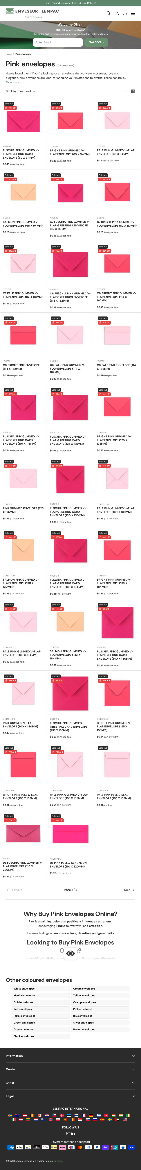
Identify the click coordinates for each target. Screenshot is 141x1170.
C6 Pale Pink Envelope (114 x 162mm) (116, 367)
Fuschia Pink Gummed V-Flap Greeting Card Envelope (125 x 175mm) (68, 440)
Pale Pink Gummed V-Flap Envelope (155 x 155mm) (69, 796)
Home (9, 54)
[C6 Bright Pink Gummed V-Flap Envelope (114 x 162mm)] (117, 264)
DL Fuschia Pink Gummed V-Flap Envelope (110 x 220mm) (23, 866)
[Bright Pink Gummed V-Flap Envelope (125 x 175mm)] (117, 407)
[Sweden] (110, 1119)
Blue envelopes (82, 1015)
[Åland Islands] (10, 1115)
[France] (84, 1115)
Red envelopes (23, 1009)
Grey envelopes (23, 1029)
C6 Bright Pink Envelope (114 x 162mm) (21, 367)
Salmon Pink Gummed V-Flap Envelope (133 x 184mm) (68, 655)
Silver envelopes (83, 1022)
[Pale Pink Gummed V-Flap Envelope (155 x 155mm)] (70, 765)
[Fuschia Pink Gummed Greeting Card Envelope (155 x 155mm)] (70, 694)
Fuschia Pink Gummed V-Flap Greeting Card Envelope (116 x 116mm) (21, 440)
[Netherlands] (36, 1119)
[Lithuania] (28, 1119)
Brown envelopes (84, 1029)
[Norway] (51, 1119)
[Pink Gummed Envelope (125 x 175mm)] (23, 479)
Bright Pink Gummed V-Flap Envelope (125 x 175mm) (114, 440)
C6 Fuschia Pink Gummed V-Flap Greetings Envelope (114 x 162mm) (70, 297)
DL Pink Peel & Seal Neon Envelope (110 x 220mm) (68, 864)
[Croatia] (47, 1115)
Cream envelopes (84, 988)
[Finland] (76, 1115)
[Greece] (99, 1115)
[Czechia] (54, 1115)
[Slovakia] (88, 1119)
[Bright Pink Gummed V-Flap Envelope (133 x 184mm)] (117, 550)
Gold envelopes (23, 1002)
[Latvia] (21, 1119)
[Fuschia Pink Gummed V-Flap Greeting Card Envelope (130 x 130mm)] (70, 479)
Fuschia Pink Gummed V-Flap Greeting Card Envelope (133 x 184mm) (68, 583)
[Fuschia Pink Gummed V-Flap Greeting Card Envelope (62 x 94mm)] (23, 121)
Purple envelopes (24, 1015)
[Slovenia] (95, 1119)
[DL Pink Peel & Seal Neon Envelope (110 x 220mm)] (70, 833)
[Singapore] (80, 1119)
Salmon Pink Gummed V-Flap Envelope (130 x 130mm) (21, 583)
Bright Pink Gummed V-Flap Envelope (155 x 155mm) (114, 726)
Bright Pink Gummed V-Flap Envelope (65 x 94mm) (70, 152)
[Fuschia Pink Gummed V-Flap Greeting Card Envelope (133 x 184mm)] (70, 550)
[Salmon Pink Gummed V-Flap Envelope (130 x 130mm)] (23, 550)
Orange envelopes (84, 1002)
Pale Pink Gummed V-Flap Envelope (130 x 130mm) (116, 510)
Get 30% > (96, 42)
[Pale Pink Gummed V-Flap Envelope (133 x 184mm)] (23, 622)
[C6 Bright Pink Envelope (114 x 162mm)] (23, 336)
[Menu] (133, 13)
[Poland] (58, 1119)
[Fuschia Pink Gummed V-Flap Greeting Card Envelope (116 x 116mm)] (23, 407)
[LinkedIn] (73, 1134)
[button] (125, 13)
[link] (27, 890)
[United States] (124, 1119)
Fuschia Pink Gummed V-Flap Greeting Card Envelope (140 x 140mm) (115, 655)
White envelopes (24, 988)
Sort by (11, 91)
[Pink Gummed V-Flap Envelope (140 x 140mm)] (23, 694)
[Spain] (102, 1119)
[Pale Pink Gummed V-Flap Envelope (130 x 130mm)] (117, 479)
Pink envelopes (82, 1009)
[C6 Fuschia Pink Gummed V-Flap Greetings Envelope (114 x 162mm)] (70, 264)
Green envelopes (24, 1022)
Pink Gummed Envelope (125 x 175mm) (23, 510)
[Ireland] (128, 1115)
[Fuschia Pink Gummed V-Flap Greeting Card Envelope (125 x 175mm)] (70, 407)
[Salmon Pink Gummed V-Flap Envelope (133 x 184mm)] (70, 622)
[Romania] (73, 1119)
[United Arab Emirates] (117, 1119)
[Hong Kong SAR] (106, 1115)
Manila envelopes (24, 995)
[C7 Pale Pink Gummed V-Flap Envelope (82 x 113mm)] (23, 264)
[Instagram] (68, 1134)
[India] (121, 1115)
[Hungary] (113, 1115)
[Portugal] (65, 1119)
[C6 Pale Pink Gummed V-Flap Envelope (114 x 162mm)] (70, 336)
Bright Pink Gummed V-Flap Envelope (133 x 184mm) (114, 583)
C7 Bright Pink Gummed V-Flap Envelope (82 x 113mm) (117, 224)
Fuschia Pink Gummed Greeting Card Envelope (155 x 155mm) (68, 726)
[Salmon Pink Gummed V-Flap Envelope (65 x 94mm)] (23, 193)
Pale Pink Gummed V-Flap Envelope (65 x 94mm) (116, 152)
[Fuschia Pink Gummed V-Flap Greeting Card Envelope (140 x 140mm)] (117, 622)
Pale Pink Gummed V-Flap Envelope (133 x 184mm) (22, 653)
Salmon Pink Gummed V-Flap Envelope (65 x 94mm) (23, 224)
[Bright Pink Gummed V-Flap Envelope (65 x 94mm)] (70, 121)
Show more (12, 82)
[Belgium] (32, 1115)
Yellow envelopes (84, 995)
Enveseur (59, 1161)
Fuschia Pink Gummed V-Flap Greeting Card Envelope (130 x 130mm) (68, 511)
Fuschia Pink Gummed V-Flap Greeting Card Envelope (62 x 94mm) (21, 154)
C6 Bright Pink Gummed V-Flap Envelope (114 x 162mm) (116, 297)
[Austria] (25, 1115)
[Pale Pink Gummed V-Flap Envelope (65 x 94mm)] (117, 121)
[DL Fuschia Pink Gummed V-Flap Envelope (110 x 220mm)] (23, 833)
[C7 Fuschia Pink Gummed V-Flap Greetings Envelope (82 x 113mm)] (70, 192)
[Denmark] (62, 1115)
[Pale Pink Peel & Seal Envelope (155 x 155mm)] (117, 765)
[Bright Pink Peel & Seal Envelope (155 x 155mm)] (23, 765)
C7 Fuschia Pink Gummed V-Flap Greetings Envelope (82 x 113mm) (70, 225)
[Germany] (91, 1115)
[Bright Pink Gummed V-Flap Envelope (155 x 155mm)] (117, 694)
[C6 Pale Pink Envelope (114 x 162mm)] (117, 336)
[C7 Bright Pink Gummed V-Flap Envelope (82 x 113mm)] (117, 193)
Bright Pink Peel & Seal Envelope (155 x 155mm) (20, 796)
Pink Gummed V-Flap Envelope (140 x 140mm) (20, 725)
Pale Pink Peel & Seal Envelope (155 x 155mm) (114, 796)
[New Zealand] (43, 1119)
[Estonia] (69, 1115)
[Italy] (13, 1119)
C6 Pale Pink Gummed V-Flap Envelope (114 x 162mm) (68, 368)
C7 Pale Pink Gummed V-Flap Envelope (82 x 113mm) (23, 295)
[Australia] (17, 1115)
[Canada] (39, 1115)
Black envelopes (24, 1036)
